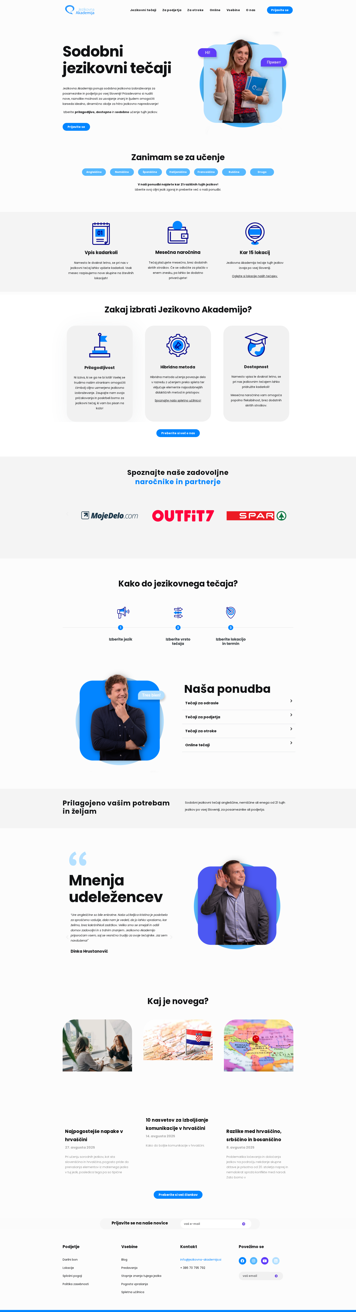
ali (248, 809)
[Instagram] (253, 1261)
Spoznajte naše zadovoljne (178, 472)
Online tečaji (197, 744)
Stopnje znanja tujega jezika (141, 1276)
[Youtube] (264, 1261)
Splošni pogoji (72, 1276)
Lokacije (68, 1268)
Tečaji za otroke (201, 731)
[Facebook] (242, 1261)
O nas (250, 10)
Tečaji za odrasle (202, 703)
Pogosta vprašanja (134, 1284)
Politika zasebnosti (76, 1284)
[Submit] (244, 1223)
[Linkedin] (276, 1261)
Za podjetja (172, 10)
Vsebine (233, 10)
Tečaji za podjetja (202, 717)
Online (215, 10)
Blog (124, 1260)
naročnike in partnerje (178, 482)
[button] (67, 513)
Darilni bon (70, 1260)
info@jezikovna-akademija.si (200, 1260)
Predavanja (129, 1268)
